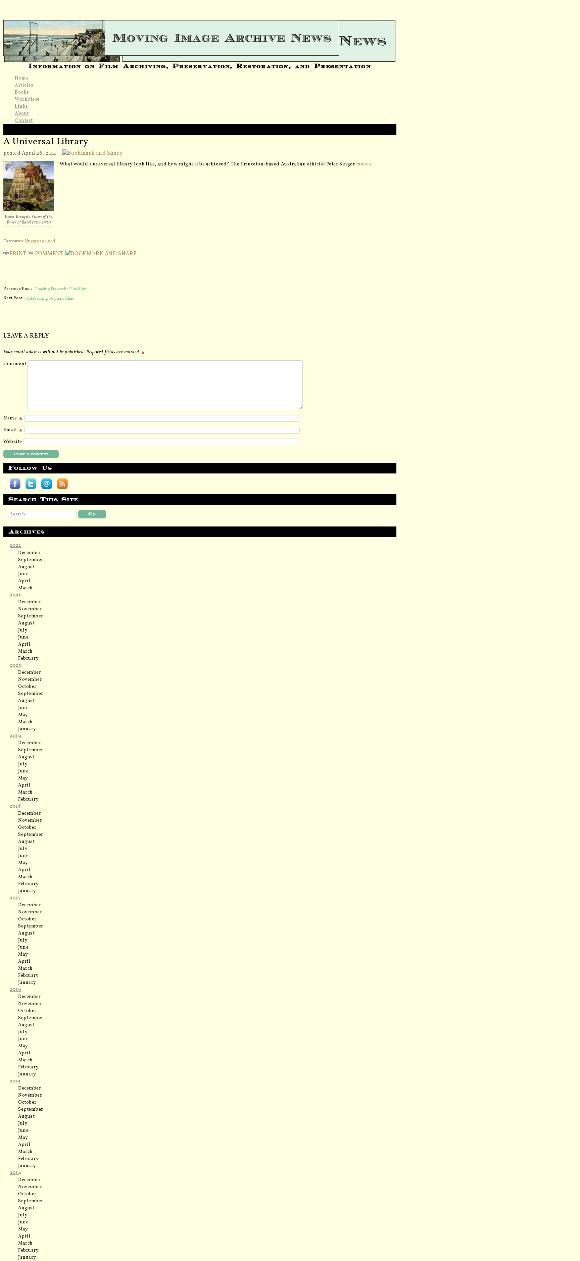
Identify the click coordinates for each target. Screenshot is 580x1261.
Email (10, 430)
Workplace (27, 99)
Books (22, 92)
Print (18, 252)
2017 (15, 898)
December (29, 553)
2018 (15, 806)
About (22, 113)
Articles (24, 85)
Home (22, 78)
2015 (15, 1081)
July (23, 630)
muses (363, 164)
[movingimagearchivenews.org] (199, 38)
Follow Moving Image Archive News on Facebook (15, 483)
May (23, 715)
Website (12, 442)
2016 (15, 990)
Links (21, 106)
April (24, 581)
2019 (15, 736)
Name (10, 418)
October (27, 687)
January (27, 729)
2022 (15, 546)
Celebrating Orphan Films (50, 298)
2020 (16, 665)
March (25, 588)
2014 (15, 1173)
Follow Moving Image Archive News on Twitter (31, 483)
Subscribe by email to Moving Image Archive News (46, 483)
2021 (15, 595)
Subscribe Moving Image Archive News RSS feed (62, 483)
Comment (49, 252)
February (28, 658)
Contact (24, 120)
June (23, 574)
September (30, 560)
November (30, 609)
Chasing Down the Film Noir (60, 289)
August (26, 567)
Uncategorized (40, 241)
